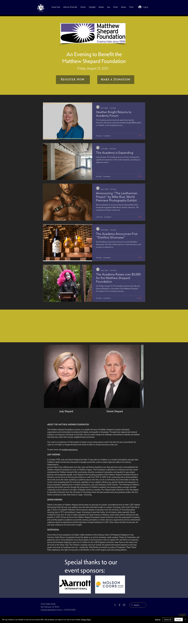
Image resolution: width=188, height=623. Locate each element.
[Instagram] (124, 605)
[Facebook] (119, 605)
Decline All (167, 619)
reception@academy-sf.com (51, 610)
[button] (56, 7)
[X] (115, 605)
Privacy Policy (86, 619)
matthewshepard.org (70, 449)
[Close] (185, 619)
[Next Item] (139, 381)
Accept (178, 619)
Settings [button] (157, 619)
